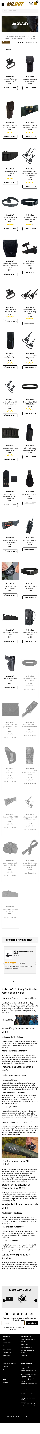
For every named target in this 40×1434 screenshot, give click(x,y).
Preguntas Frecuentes (26, 1347)
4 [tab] (21, 981)
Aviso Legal (24, 1355)
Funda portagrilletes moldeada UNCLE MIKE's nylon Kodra (10, 265)
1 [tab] (13, 981)
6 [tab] (26, 981)
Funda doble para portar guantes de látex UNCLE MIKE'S (10, 727)
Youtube (5, 1373)
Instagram (5, 1376)
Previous (4, 963)
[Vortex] (27, 1300)
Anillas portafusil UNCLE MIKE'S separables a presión (10, 404)
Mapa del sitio (6, 1355)
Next (36, 963)
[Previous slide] (4, 1300)
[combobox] (20, 11)
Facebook (5, 1366)
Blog (4, 1339)
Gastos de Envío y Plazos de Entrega (28, 1340)
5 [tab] (23, 981)
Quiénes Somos (7, 1342)
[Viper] (13, 1300)
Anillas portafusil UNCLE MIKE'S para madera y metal (30, 312)
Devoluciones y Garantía (27, 1344)
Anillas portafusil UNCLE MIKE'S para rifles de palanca (30, 819)
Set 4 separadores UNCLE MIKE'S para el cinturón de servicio (29, 773)
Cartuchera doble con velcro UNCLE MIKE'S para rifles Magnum (10, 496)
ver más (32, 38)
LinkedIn (5, 1379)
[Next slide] (35, 1300)
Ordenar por (20, 42)
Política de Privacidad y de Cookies (27, 1351)
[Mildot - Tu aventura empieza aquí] (15, 4)
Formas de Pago (7, 1352)
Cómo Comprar (7, 1349)
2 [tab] (16, 981)
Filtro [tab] (7, 42)
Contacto (5, 1346)
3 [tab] (18, 981)
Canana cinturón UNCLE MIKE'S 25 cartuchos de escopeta (30, 865)
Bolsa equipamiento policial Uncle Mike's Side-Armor (10, 865)
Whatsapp (5, 1382)
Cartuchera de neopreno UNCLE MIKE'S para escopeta (10, 542)
